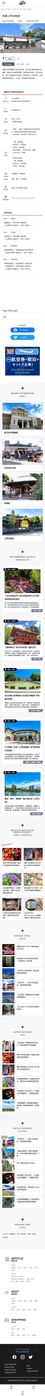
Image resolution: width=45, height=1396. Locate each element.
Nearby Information (32, 21)
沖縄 (12, 1270)
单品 (23, 1329)
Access (20, 21)
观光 (12, 1309)
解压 (29, 1234)
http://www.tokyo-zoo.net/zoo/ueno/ (23, 198)
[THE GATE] (22, 3)
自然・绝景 (30, 1279)
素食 (18, 1329)
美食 (22, 1281)
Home (3, 9)
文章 (11, 1388)
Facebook (24, 330)
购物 (28, 1281)
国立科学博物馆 (11, 433)
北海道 (13, 1267)
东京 (14, 9)
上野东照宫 (9, 538)
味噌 (18, 1335)
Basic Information (8, 21)
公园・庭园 (20, 64)
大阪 (30, 1267)
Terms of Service (10, 1370)
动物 (4, 317)
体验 (18, 1309)
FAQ (28, 1366)
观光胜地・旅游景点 (17, 1279)
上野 (18, 59)
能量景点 (12, 1234)
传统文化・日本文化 (17, 1276)
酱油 (23, 1335)
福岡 (36, 1267)
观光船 (23, 1234)
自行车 (5, 1234)
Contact (29, 1368)
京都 (25, 1267)
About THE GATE (10, 1364)
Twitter (23, 337)
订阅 (12, 1329)
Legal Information (32, 1371)
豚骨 (12, 1335)
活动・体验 (14, 1281)
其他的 (34, 1335)
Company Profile (10, 1372)
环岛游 (5, 1237)
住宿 (29, 1309)
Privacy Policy (9, 1367)
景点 (9, 9)
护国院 (7, 503)
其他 (27, 64)
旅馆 (34, 1234)
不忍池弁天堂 (10, 468)
